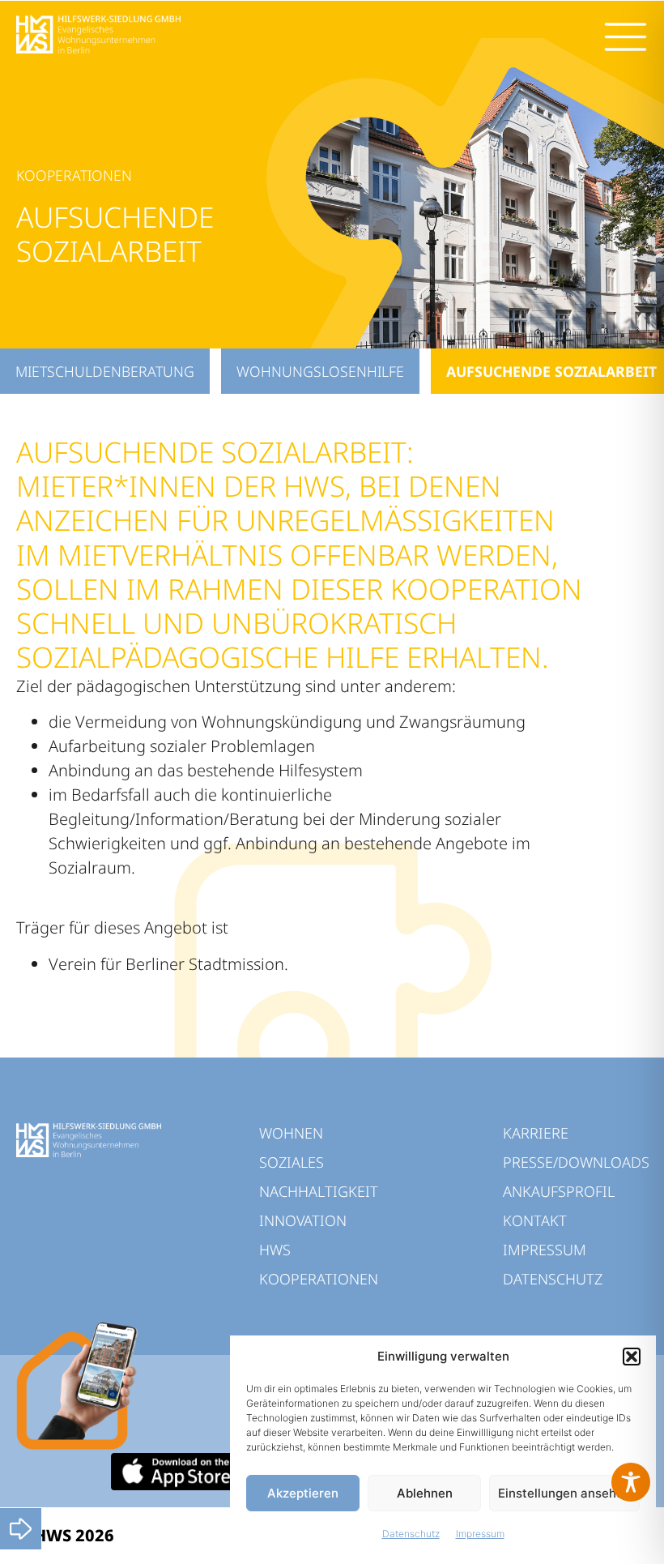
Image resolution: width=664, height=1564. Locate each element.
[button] (632, 1356)
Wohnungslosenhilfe (320, 371)
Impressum (480, 1534)
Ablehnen (425, 1493)
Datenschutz (411, 1534)
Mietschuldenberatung (104, 371)
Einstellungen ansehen (564, 1493)
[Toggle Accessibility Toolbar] (631, 1482)
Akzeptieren (302, 1493)
